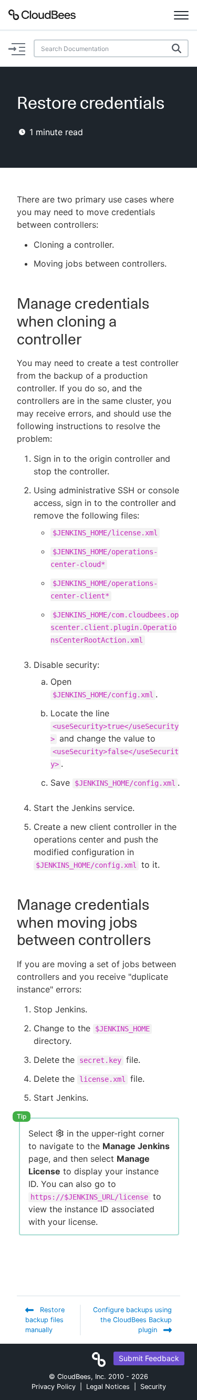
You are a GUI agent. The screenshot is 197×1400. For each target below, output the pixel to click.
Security (153, 1387)
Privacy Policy (54, 1387)
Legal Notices (108, 1387)
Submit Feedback (149, 1358)
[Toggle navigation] (181, 14)
